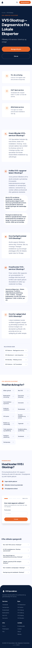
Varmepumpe (5, 607)
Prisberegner (5, 628)
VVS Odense (20, 610)
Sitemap (19, 634)
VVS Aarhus (20, 607)
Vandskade (5, 604)
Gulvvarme (5, 618)
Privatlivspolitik (21, 626)
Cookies (19, 628)
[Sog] (17, 2)
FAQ (3, 631)
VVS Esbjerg (20, 615)
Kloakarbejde (5, 610)
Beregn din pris (25, 2)
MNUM (17, 645)
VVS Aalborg (20, 612)
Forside (3, 12)
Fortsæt (16, 519)
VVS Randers (20, 618)
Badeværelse (5, 612)
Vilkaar (19, 631)
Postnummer (7, 510)
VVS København (21, 604)
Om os (16, 56)
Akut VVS (4, 615)
